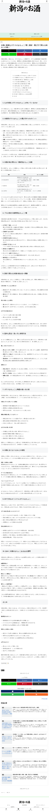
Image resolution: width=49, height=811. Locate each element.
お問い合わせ (36, 806)
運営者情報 (24, 805)
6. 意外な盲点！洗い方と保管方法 (21, 85)
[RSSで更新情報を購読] (36, 694)
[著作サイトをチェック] (12, 691)
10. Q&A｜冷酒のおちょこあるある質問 (23, 94)
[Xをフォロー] (36, 691)
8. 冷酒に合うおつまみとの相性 (21, 89)
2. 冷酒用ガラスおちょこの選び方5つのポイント (25, 77)
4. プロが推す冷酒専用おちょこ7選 (22, 81)
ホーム (8, 805)
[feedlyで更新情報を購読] (12, 694)
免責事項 (12, 806)
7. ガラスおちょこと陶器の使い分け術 (22, 87)
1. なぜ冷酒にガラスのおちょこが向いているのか (25, 75)
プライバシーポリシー (40, 805)
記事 (3, 670)
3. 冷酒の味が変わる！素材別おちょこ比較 (23, 79)
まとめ (15, 96)
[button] (40, 54)
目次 (23, 72)
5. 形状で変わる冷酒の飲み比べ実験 (22, 83)
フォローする (5, 663)
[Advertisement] (24, 23)
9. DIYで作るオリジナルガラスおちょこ (23, 92)
